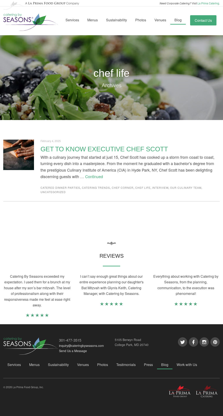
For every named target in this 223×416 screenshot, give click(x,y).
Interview (160, 187)
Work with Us (187, 364)
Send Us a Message (73, 351)
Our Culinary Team (185, 187)
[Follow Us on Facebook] (193, 342)
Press (148, 364)
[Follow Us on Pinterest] (215, 342)
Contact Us (203, 20)
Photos (140, 19)
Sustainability (116, 19)
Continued (94, 176)
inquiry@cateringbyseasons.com (81, 345)
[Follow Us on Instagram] (204, 342)
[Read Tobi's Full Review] (37, 315)
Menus (92, 19)
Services (72, 19)
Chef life (142, 187)
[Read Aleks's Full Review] (186, 304)
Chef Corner (122, 187)
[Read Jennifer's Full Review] (111, 304)
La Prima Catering (208, 3)
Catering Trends (96, 187)
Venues (160, 19)
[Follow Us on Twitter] (182, 342)
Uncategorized (53, 192)
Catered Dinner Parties (60, 187)
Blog (178, 19)
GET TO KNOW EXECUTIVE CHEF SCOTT (104, 149)
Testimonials (126, 364)
